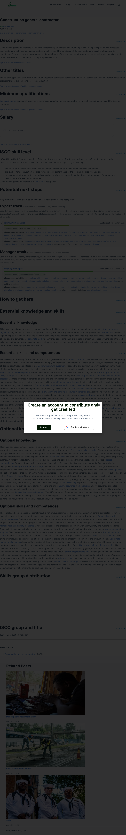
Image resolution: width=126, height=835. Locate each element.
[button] (99, 405)
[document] (63, 417)
